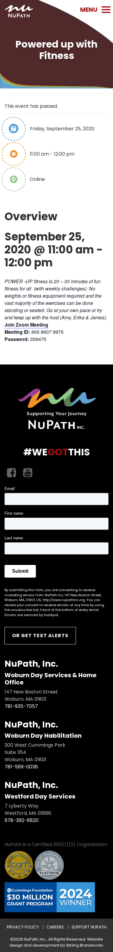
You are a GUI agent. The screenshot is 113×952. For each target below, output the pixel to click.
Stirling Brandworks (84, 945)
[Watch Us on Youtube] (27, 473)
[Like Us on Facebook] (11, 473)
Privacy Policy (23, 927)
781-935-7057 (21, 706)
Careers (55, 927)
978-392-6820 (22, 820)
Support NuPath (88, 927)
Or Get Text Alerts (40, 635)
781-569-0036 (21, 766)
